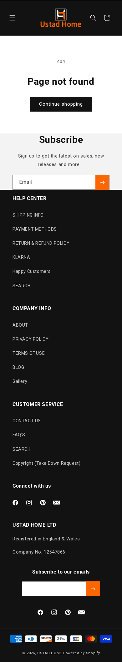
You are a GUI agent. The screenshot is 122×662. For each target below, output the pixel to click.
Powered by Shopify (81, 653)
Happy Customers (32, 271)
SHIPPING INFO (28, 215)
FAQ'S (19, 434)
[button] (12, 18)
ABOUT (20, 325)
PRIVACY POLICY (30, 339)
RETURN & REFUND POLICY (41, 243)
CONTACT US (27, 420)
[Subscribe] (102, 182)
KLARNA (21, 257)
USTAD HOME (49, 653)
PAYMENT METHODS (35, 229)
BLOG (18, 367)
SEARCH (22, 285)
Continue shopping (61, 104)
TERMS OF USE (29, 353)
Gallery (20, 381)
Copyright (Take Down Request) (46, 463)
